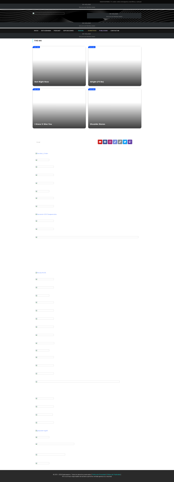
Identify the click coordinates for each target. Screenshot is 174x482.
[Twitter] (125, 142)
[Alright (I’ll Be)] (114, 66)
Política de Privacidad (99, 474)
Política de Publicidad (113, 474)
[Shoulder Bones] (114, 108)
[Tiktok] (115, 142)
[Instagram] (110, 142)
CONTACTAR (115, 30)
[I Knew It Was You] (59, 108)
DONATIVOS (92, 30)
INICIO (36, 30)
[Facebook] (105, 142)
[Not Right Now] (59, 66)
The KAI (36, 47)
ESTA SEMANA (46, 30)
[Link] (120, 142)
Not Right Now (41, 82)
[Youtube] (100, 142)
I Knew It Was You (43, 124)
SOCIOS (80, 30)
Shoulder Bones (97, 124)
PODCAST (57, 30)
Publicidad (103, 30)
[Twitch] (130, 142)
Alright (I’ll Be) (97, 82)
